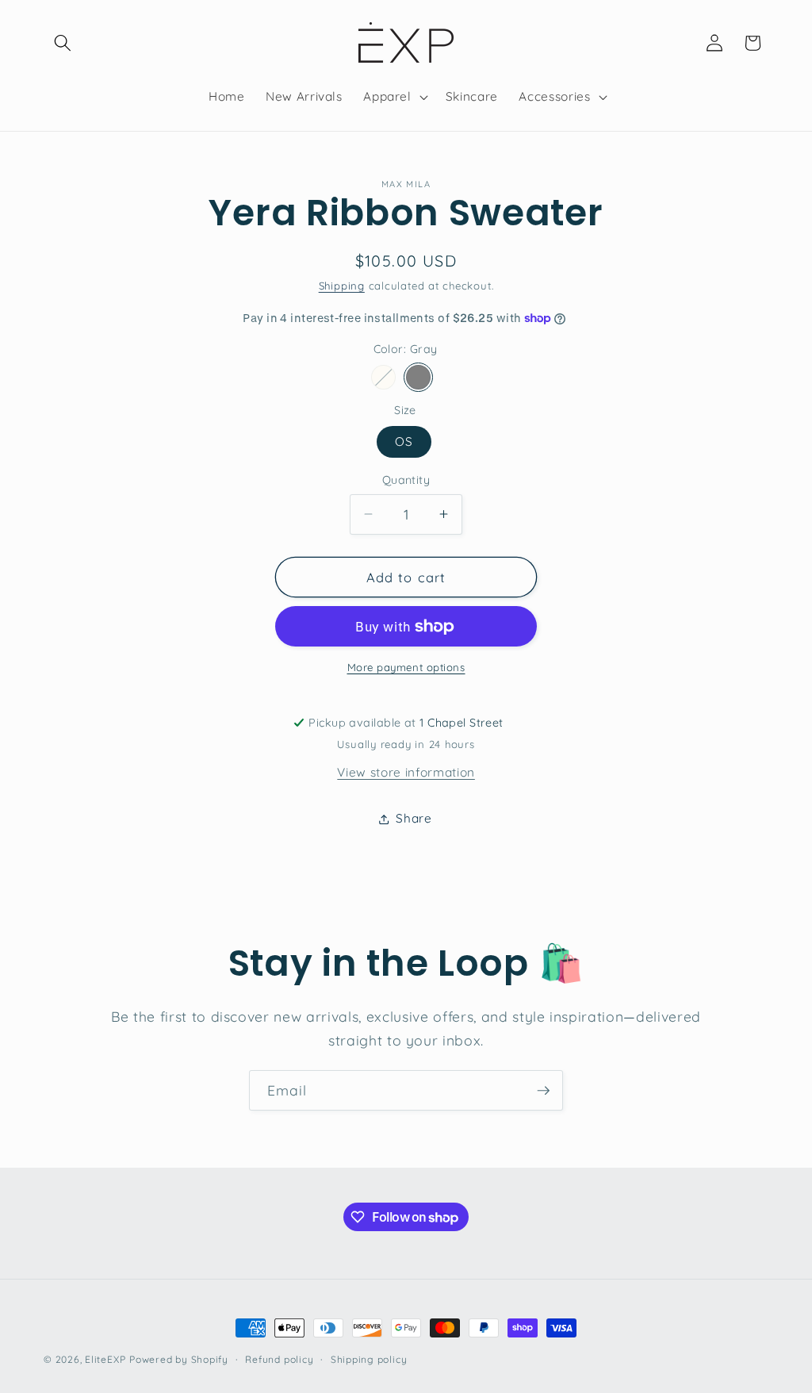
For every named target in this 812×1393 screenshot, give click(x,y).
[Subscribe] (543, 1090)
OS (404, 441)
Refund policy (279, 1359)
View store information (406, 772)
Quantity (406, 480)
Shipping (342, 285)
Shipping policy (369, 1359)
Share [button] (413, 818)
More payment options (406, 667)
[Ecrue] (383, 377)
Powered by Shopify (178, 1359)
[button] (63, 43)
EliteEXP (105, 1359)
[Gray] (418, 377)
